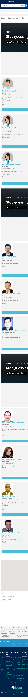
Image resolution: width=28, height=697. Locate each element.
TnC (1, 662)
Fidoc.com (8, 692)
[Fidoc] (11, 1)
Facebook (25, 659)
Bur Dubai (14, 659)
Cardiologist (20, 678)
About (1, 657)
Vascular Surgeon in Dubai (8, 635)
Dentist (19, 657)
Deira (12, 662)
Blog (1, 659)
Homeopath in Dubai (20, 636)
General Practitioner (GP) (20, 664)
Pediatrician (20, 675)
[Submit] (26, 5)
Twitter (24, 662)
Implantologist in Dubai (7, 636)
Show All (13, 682)
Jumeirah (13, 657)
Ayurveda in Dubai (21, 635)
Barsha (13, 665)
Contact (2, 669)
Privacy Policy (17, 692)
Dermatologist (21, 668)
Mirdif (12, 680)
